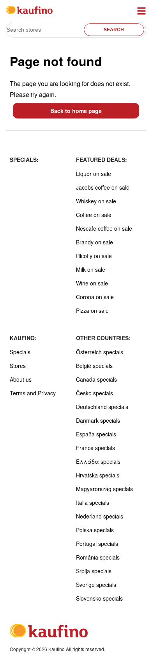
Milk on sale (90, 269)
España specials (96, 434)
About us (21, 379)
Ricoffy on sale (94, 256)
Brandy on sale (94, 242)
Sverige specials (96, 584)
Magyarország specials (104, 489)
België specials (94, 366)
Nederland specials (99, 516)
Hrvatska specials (97, 475)
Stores (18, 366)
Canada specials (96, 379)
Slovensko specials (99, 598)
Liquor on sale (93, 174)
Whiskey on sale (96, 201)
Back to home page (76, 111)
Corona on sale (95, 297)
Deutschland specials (102, 407)
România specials (98, 557)
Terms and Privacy (33, 393)
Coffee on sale (93, 215)
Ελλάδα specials (98, 461)
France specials (95, 448)
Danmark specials (98, 420)
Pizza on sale (92, 310)
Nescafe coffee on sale (104, 228)
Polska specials (95, 530)
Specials (20, 352)
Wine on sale (92, 283)
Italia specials (92, 502)
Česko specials (94, 393)
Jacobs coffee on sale (102, 187)
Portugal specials (97, 543)
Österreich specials (99, 352)
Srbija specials (93, 571)
